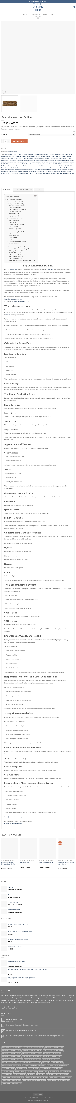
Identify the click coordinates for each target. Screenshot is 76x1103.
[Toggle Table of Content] (34, 196)
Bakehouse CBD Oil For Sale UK (33, 1059)
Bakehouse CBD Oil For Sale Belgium (11, 1050)
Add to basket (19, 141)
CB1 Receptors (15, 243)
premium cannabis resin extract (26, 171)
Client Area (35, 1097)
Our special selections (42, 14)
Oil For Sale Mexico (54, 1071)
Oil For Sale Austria (33, 1068)
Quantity (4, 134)
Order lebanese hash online (66, 169)
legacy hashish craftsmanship (9, 169)
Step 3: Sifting (15, 215)
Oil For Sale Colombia (7, 1071)
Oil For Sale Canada (57, 1068)
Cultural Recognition (18, 256)
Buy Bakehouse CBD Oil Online (10, 1062)
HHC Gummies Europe (46, 862)
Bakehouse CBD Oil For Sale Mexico (11, 1056)
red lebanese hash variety (40, 171)
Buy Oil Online (45, 1062)
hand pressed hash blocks (26, 160)
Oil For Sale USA (40, 1074)
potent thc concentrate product (9, 171)
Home (26, 14)
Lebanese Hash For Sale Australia (9, 162)
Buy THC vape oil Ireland (14, 1019)
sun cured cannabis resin (38, 173)
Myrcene (14, 233)
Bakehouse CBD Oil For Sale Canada (32, 1050)
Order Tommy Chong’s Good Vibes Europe (57, 1074)
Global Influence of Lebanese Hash (19, 253)
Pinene (13, 239)
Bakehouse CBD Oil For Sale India (52, 1053)
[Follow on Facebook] (3, 1007)
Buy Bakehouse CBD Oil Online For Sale (30, 1062)
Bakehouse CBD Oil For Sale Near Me (31, 1056)
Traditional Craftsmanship (19, 254)
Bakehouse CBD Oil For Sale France (11, 1053)
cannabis (50, 269)
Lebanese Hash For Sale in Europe (56, 164)
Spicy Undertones (16, 228)
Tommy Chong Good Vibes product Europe (36, 1077)
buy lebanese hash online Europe (49, 156)
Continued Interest (17, 258)
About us (43, 1097)
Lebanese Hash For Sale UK (53, 166)
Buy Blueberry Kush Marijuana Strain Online (8, 863)
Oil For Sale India (43, 1071)
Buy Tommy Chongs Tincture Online (11, 1065)
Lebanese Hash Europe (55, 160)
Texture (14, 222)
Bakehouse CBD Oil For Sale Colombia (53, 1050)
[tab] (7, 190)
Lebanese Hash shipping (65, 167)
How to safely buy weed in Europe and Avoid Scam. (22, 1025)
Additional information (23, 189)
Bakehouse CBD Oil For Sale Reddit (52, 1056)
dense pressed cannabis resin (50, 158)
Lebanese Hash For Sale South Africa (36, 166)
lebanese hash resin (39, 167)
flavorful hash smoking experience (10, 160)
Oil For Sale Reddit (6, 1074)
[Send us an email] (13, 1007)
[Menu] (2, 7)
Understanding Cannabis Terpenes (19, 232)
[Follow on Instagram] (6, 1007)
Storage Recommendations (17, 251)
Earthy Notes (15, 226)
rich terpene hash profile (54, 171)
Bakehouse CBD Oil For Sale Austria (54, 1047)
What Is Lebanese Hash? (16, 202)
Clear (73, 131)
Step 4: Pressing (16, 216)
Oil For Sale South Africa (19, 1074)
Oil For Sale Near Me (65, 1071)
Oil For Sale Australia (21, 1068)
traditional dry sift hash (68, 173)
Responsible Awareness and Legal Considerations (23, 249)
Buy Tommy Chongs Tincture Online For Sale (34, 1065)
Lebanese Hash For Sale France (22, 164)
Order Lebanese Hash (53, 169)
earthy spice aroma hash (65, 158)
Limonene (14, 237)
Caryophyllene (15, 235)
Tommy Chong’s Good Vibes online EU (12, 1083)
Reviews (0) (38, 189)
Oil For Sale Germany (31, 1071)
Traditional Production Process (18, 209)
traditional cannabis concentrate (53, 173)
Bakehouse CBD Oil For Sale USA (51, 1059)
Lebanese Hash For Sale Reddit (18, 166)
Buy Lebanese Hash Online (33, 156)
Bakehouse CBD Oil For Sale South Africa (12, 1059)
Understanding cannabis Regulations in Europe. (21, 1030)
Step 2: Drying (15, 213)
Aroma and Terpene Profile (17, 224)
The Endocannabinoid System (18, 241)
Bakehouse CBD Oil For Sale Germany (32, 1053)
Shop (29, 1097)
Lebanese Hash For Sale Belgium (43, 162)
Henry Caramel (24, 862)
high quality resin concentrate (40, 160)
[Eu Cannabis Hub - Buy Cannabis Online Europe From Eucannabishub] (38, 7)
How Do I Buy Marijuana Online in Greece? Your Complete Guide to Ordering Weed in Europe (35, 1035)
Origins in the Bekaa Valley (17, 204)
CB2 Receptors (15, 245)
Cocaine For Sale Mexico (8, 1068)
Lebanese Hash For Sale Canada (61, 162)
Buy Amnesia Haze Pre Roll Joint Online (66, 863)
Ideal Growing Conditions (18, 205)
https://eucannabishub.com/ (13, 299)
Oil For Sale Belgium (45, 1068)
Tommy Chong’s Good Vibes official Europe (58, 1080)
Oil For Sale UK (31, 1074)
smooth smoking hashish (12, 173)
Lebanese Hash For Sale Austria (27, 162)
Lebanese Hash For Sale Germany (39, 164)
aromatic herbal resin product (26, 154)
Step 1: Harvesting (16, 211)
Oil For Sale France (19, 1071)
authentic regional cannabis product (59, 154)
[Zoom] (4, 92)
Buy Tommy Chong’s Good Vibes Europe (57, 1065)
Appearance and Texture (16, 218)
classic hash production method (34, 158)
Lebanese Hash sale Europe (52, 167)
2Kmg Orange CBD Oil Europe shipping (12, 1047)
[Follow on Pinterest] (16, 1007)
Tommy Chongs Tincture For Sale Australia (60, 1077)
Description (7, 189)
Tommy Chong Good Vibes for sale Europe (13, 1077)
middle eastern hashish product (25, 169)
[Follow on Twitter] (9, 1007)
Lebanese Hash (12, 269)
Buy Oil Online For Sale (57, 1062)
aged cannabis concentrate (11, 154)
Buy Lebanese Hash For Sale (19, 156)
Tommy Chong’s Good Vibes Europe (11, 1080)
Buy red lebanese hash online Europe (16, 158)
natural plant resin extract (40, 169)
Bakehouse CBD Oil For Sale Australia (33, 1047)
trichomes (8, 315)
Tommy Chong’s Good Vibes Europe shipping (34, 1080)
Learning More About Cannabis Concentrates (22, 260)
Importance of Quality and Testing (19, 247)
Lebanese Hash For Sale (67, 160)
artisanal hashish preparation (41, 154)
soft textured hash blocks (25, 173)
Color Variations (16, 220)
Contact (50, 1097)
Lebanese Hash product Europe (25, 167)
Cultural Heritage (16, 207)
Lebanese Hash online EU (10, 167)
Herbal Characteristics (17, 230)
